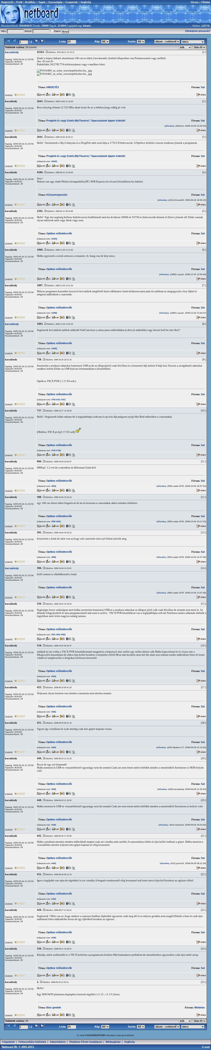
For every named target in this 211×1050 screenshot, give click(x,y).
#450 (53, 789)
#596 (53, 557)
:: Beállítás (28, 2)
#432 (53, 899)
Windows (199, 1007)
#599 (53, 522)
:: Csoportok (70, 2)
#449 (53, 825)
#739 (57, 451)
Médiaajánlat (113, 1042)
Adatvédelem (58, 1042)
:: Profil (17, 2)
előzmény (169, 126)
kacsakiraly (12, 52)
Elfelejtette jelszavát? (197, 31)
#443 (53, 863)
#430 (53, 938)
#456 (53, 712)
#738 (53, 451)
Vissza (194, 2)
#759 (53, 400)
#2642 (53, 161)
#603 (57, 522)
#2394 (53, 239)
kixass (87, 25)
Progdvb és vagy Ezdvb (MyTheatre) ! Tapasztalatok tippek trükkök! (85, 120)
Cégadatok (8, 1042)
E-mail (206, 1047)
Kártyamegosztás (56, 194)
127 (204, 25)
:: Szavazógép (54, 2)
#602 (53, 486)
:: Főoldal (204, 2)
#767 (62, 400)
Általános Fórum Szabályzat (85, 1042)
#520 (53, 676)
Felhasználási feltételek (32, 1042)
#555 (62, 635)
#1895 (53, 349)
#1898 (53, 313)
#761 (57, 400)
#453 (53, 747)
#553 (57, 635)
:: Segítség (84, 2)
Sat (203, 87)
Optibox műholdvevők (59, 233)
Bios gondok (53, 1007)
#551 (53, 635)
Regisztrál (7, 2)
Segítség (129, 1042)
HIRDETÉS (52, 87)
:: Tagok (40, 2)
